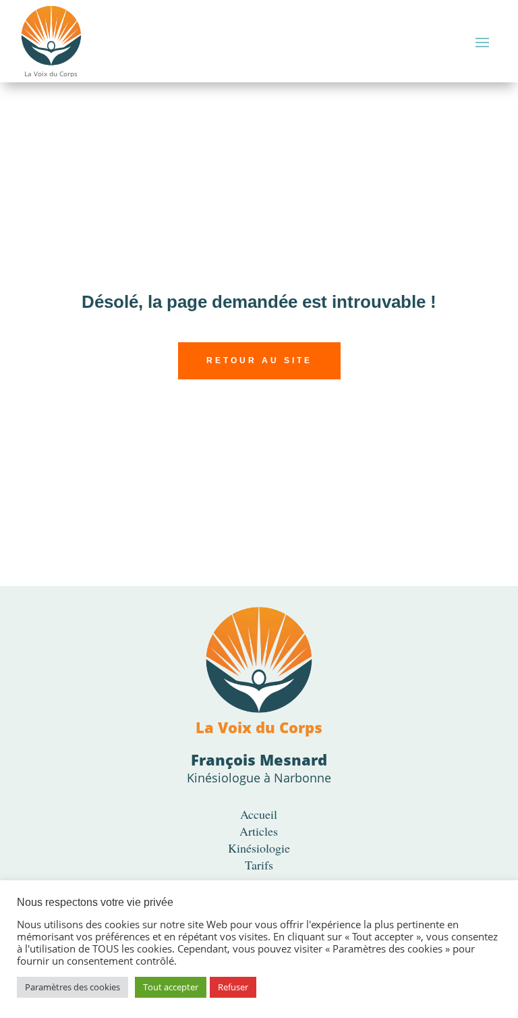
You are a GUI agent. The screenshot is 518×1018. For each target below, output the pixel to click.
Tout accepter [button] (170, 987)
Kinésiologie (259, 848)
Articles (258, 831)
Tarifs (259, 865)
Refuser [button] (233, 987)
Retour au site (259, 360)
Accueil (258, 814)
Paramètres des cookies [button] (72, 987)
